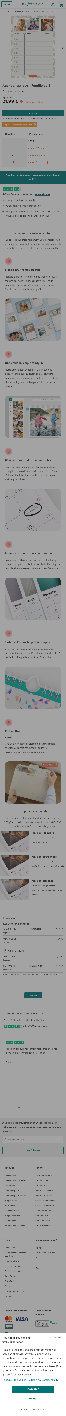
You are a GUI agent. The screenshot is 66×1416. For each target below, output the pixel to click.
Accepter (33, 1388)
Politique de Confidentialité (42, 1379)
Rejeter (33, 1398)
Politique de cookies (14, 1379)
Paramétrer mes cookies (33, 1409)
